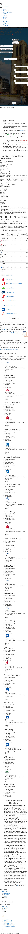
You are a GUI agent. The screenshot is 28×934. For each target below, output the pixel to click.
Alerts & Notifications (7, 12)
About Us (6, 919)
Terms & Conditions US (9, 924)
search (22, 130)
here (18, 885)
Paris (3, 917)
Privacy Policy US (8, 920)
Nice (3, 915)
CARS (4, 18)
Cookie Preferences (8, 923)
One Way (15, 41)
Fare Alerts (4, 329)
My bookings (6, 10)
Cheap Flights (6, 891)
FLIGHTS (5, 15)
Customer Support (4, 6)
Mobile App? (14, 332)
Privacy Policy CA (8, 922)
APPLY (14, 103)
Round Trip (15, 39)
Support (4, 13)
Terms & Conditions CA (9, 926)
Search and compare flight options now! (9, 349)
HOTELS (5, 17)
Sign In (4, 9)
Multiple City (15, 43)
